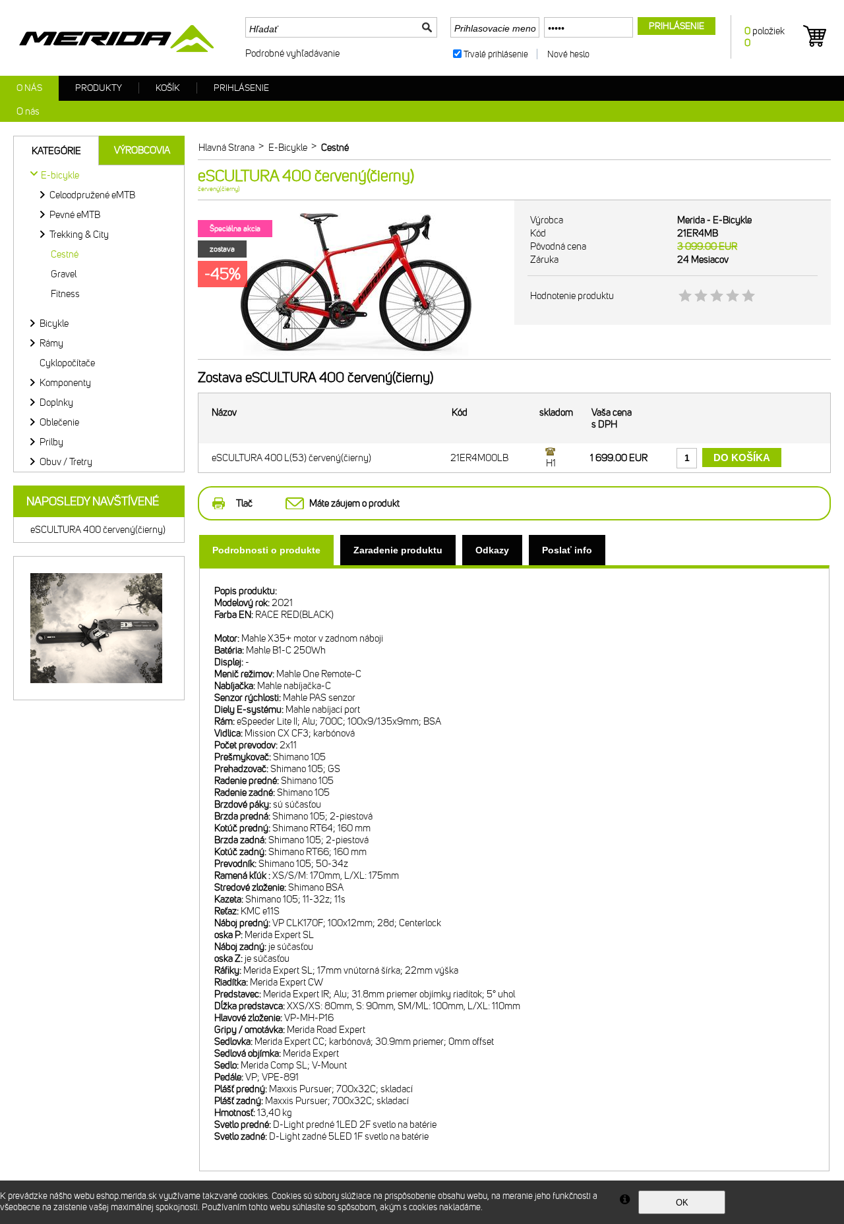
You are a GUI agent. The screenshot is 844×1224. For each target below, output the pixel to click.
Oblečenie (59, 422)
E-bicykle (60, 175)
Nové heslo (568, 54)
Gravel (63, 274)
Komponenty (65, 383)
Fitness (65, 294)
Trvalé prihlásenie (496, 54)
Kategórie (56, 151)
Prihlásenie (241, 88)
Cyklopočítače (67, 363)
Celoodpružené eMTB (92, 195)
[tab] (266, 550)
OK (682, 1203)
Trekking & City (79, 234)
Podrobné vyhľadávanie (292, 53)
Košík (168, 88)
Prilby (51, 442)
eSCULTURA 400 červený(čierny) (98, 530)
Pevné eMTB (74, 215)
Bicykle (54, 323)
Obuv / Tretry (66, 462)
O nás (29, 88)
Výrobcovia (142, 150)
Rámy (51, 343)
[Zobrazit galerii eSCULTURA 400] (356, 356)
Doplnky (56, 402)
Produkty (98, 88)
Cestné (64, 254)
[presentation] (266, 550)
